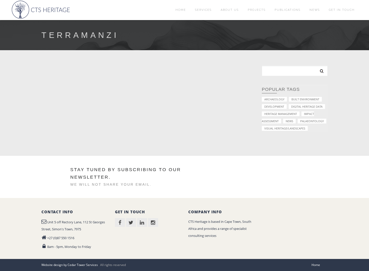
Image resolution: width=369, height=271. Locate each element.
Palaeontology (312, 121)
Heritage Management (280, 114)
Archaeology (274, 99)
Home (316, 265)
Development (274, 106)
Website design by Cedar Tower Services (69, 265)
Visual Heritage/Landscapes (284, 128)
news (289, 121)
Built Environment (305, 99)
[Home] (41, 10)
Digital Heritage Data (307, 106)
